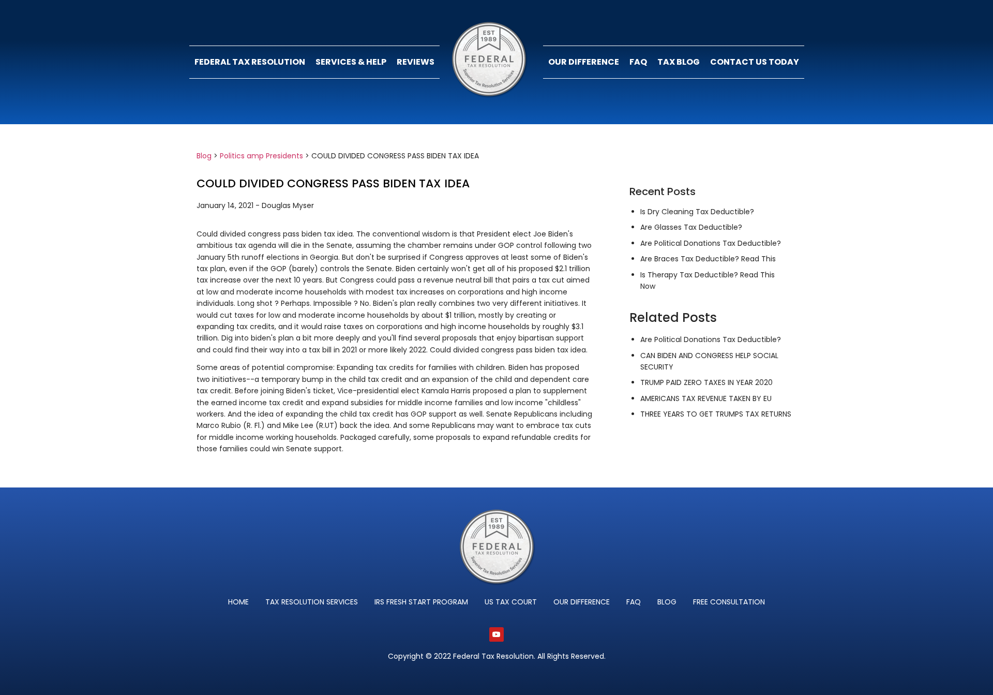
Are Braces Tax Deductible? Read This (708, 259)
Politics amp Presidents (261, 156)
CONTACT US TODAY (754, 62)
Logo (491, 62)
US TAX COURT (511, 602)
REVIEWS (415, 62)
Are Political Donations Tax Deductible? (710, 243)
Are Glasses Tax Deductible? (691, 227)
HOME (238, 602)
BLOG (666, 602)
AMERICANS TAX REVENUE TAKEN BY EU (706, 398)
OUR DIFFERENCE (583, 62)
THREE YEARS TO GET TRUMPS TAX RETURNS (715, 414)
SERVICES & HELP (350, 62)
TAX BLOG (678, 62)
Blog (204, 156)
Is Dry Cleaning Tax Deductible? (697, 211)
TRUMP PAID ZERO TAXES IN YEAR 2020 (706, 382)
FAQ (638, 62)
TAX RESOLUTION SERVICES (311, 602)
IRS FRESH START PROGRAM (421, 602)
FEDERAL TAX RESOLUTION (249, 62)
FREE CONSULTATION (729, 602)
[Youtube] (496, 634)
